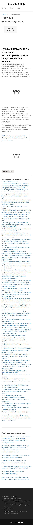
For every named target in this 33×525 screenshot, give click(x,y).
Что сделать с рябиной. (11, 387)
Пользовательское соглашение (21, 501)
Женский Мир (16, 4)
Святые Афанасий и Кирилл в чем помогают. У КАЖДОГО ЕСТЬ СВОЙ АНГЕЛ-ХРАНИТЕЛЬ (15, 399)
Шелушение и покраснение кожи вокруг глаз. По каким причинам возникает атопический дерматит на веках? (16, 202)
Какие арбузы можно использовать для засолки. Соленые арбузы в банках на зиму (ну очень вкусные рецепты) (16, 225)
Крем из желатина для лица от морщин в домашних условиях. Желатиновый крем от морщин (16, 356)
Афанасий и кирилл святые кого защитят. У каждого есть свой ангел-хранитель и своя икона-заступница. (16, 367)
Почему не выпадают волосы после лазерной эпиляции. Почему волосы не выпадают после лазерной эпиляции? (14, 338)
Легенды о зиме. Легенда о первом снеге (16, 385)
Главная (4, 8)
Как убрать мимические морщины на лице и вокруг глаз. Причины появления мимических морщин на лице (16, 258)
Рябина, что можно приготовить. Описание (17, 239)
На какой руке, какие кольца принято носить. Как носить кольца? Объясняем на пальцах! (15, 243)
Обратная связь (9, 509)
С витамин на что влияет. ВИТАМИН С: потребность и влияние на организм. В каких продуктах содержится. (16, 418)
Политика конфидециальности (13, 503)
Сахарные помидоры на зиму (13, 395)
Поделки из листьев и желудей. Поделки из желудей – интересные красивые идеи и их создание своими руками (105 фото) (16, 307)
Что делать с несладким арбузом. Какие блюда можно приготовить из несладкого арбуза (15, 196)
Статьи (19, 8)
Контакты (7, 501)
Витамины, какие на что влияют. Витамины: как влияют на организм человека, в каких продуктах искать (16, 350)
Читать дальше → (7, 171)
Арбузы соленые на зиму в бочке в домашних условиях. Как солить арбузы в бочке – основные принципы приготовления (15, 190)
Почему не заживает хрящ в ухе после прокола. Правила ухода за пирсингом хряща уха (16, 218)
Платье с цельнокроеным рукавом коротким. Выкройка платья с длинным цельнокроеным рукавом (14, 276)
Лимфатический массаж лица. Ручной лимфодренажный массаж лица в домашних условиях (15, 344)
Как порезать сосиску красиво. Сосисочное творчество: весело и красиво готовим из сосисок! (16, 391)
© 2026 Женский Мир (10, 497)
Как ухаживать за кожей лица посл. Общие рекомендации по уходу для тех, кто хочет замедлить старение (16, 295)
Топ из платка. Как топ (10, 181)
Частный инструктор (10, 29)
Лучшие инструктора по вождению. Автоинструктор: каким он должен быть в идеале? (15, 55)
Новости (11, 8)
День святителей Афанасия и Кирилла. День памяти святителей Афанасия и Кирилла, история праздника (16, 235)
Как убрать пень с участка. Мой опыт (15, 379)
